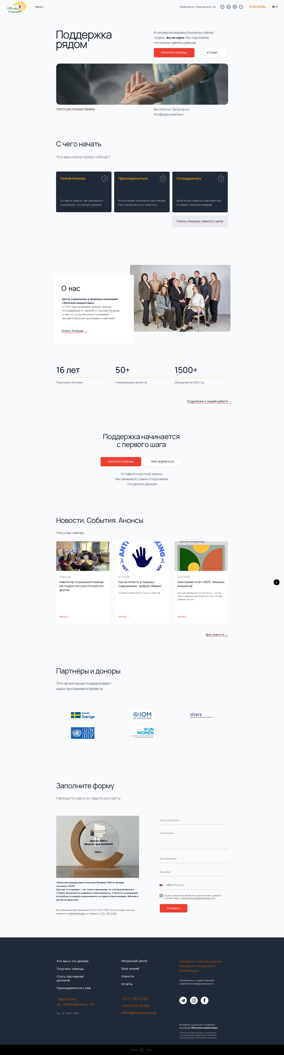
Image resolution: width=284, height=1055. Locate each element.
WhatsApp (79, 913)
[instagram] (241, 7)
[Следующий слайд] (277, 582)
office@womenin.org (138, 1013)
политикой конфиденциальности (198, 898)
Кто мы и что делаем (72, 961)
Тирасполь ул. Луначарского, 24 (197, 6)
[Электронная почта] (222, 7)
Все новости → (217, 634)
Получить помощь (70, 969)
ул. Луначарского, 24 (75, 1004)
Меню (39, 6)
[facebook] (235, 7)
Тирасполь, (66, 999)
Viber (71, 913)
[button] (174, 52)
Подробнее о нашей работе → (209, 401)
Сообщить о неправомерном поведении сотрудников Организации (200, 966)
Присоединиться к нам (74, 988)
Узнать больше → (74, 331)
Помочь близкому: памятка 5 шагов (199, 221)
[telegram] (228, 7)
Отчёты (127, 984)
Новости (127, 976)
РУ (276, 7)
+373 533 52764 (135, 1006)
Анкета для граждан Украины (76, 108)
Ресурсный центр (134, 961)
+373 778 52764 (135, 999)
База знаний (130, 968)
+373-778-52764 (108, 913)
